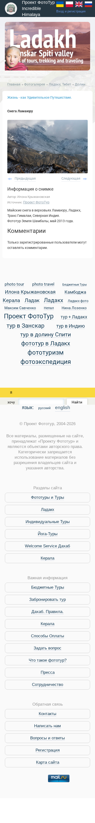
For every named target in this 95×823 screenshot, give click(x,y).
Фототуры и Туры (47, 497)
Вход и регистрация (71, 11)
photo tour (14, 284)
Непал (49, 308)
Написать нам (47, 726)
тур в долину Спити (45, 335)
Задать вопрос (47, 648)
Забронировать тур (47, 599)
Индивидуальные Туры (48, 521)
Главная (13, 84)
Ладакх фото (78, 301)
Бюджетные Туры (74, 284)
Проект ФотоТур (36, 202)
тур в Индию (70, 326)
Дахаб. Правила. (47, 611)
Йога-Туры (47, 534)
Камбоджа (75, 292)
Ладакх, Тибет (60, 84)
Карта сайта (47, 762)
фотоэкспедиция (45, 362)
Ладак (32, 300)
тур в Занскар (25, 326)
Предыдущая (25, 178)
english (62, 407)
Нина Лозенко (74, 308)
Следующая (70, 178)
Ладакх (53, 300)
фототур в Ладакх (45, 344)
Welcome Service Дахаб (47, 546)
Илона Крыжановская (30, 292)
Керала (11, 300)
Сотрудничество (47, 684)
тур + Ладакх (74, 317)
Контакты (47, 713)
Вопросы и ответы (47, 738)
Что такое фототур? (47, 660)
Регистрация (48, 750)
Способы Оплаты (47, 636)
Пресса (48, 672)
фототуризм (46, 353)
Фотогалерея (35, 84)
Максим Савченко (20, 308)
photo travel (43, 284)
